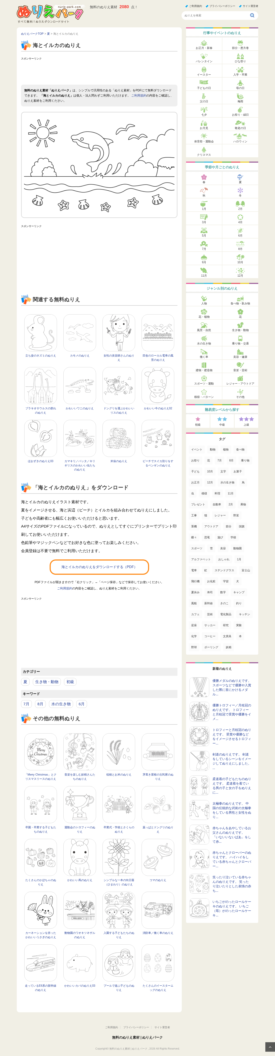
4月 (240, 222)
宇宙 (226, 581)
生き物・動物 (46, 682)
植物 (226, 449)
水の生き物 (61, 704)
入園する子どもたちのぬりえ (119, 935)
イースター (204, 74)
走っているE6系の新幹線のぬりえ (40, 988)
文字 (223, 471)
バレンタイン (204, 61)
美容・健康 (240, 356)
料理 (217, 493)
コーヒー (209, 636)
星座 (194, 625)
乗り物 (245, 460)
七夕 (204, 114)
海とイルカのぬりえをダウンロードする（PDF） (99, 567)
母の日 (240, 88)
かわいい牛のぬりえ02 (158, 408)
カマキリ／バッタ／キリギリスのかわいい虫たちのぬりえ (79, 465)
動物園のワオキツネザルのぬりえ (79, 935)
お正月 (195, 482)
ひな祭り (240, 61)
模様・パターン (204, 397)
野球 (194, 647)
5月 (204, 235)
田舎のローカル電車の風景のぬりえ (158, 357)
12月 (240, 275)
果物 (243, 504)
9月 (204, 262)
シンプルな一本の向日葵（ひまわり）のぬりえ (119, 882)
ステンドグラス (224, 570)
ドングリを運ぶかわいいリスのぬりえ (119, 410)
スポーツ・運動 (204, 383)
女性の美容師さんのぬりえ (119, 357)
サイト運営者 (250, 6)
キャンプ (238, 592)
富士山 (246, 570)
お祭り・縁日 (240, 114)
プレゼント (198, 504)
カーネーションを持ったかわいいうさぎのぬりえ (40, 935)
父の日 (204, 101)
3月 (204, 222)
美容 (223, 548)
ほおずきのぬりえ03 (40, 461)
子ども (195, 471)
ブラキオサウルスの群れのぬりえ (40, 410)
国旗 (241, 526)
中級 (222, 424)
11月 (204, 275)
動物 (212, 449)
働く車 (204, 356)
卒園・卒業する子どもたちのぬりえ (40, 829)
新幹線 (208, 603)
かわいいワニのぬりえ (80, 408)
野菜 (236, 515)
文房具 (227, 636)
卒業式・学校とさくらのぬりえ (119, 829)
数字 (223, 592)
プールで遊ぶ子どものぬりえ (119, 988)
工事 (194, 515)
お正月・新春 (204, 48)
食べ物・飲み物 (240, 303)
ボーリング (211, 647)
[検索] (252, 15)
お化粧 (211, 581)
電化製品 (225, 614)
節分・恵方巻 (240, 48)
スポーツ (196, 548)
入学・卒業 (240, 74)
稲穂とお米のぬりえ (118, 774)
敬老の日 (240, 128)
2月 (240, 208)
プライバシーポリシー (222, 6)
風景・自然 (204, 330)
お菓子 (238, 471)
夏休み (195, 592)
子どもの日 (204, 88)
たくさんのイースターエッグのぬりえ (158, 988)
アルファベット (201, 559)
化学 (194, 636)
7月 (26, 704)
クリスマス (204, 154)
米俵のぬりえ (118, 461)
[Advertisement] (99, 71)
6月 (82, 704)
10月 (240, 262)
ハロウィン (240, 141)
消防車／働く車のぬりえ (158, 933)
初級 (70, 682)
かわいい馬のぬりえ (79, 880)
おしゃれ (223, 559)
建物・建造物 (204, 370)
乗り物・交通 (240, 343)
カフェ (195, 614)
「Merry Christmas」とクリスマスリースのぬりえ (41, 776)
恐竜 (207, 537)
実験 (239, 625)
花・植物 (204, 316)
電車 (194, 570)
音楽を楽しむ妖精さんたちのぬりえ (79, 776)
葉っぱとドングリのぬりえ (158, 829)
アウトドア (211, 526)
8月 (40, 704)
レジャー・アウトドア (240, 383)
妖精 (228, 647)
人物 (204, 303)
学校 (233, 537)
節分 (228, 526)
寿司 (210, 592)
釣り (239, 603)
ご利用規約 (195, 6)
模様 (204, 493)
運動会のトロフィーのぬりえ (79, 829)
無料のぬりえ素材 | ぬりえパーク (137, 1037)
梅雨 (240, 101)
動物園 (237, 548)
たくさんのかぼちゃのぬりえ (40, 882)
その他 (240, 397)
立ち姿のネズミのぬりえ (40, 355)
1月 (204, 208)
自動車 (217, 504)
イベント (196, 449)
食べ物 (240, 449)
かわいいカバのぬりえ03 (79, 985)
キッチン (244, 614)
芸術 (210, 614)
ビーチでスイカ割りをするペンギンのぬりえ (158, 463)
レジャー (220, 515)
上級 (246, 424)
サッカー (209, 625)
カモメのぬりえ (80, 355)
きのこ (224, 603)
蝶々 (194, 537)
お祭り (195, 460)
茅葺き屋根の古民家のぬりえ (158, 776)
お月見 (204, 128)
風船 (194, 603)
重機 (194, 526)
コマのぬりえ (158, 880)
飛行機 (195, 581)
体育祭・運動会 (204, 141)
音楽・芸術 (240, 370)
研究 (226, 625)
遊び (220, 537)
